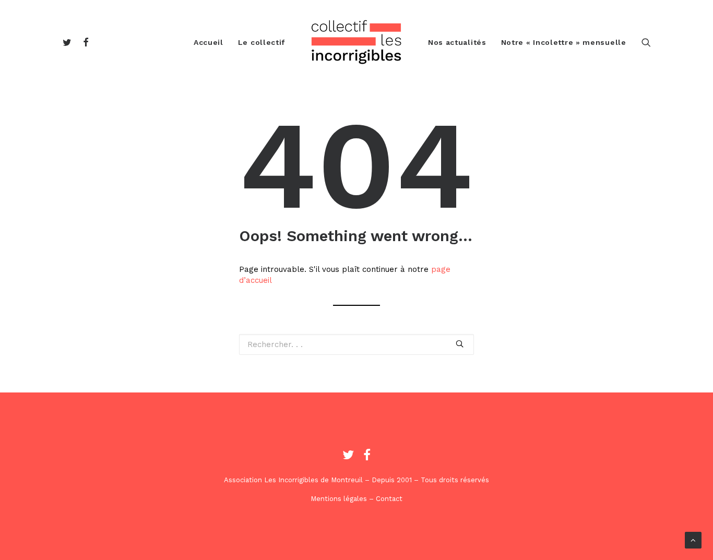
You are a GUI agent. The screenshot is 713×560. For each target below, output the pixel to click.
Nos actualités (457, 42)
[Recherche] (646, 42)
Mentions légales (339, 499)
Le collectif (261, 42)
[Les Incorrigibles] (356, 42)
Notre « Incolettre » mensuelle (563, 42)
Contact (389, 499)
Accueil (208, 42)
